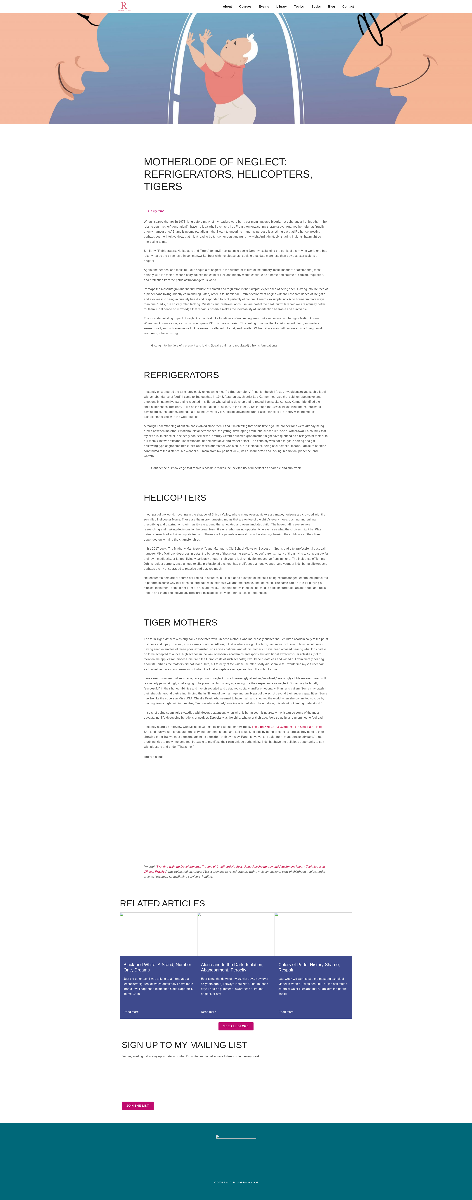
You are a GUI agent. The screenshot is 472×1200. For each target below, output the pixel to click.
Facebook (135, 1095)
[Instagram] (232, 1172)
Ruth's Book (184, 1095)
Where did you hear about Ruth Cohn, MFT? (152, 1090)
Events (264, 6)
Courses (245, 6)
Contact (348, 6)
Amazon (158, 1095)
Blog (331, 6)
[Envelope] (245, 1172)
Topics (299, 6)
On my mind (156, 211)
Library (281, 6)
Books (316, 6)
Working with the (168, 866)
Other (207, 1095)
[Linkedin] (239, 1172)
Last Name (243, 1069)
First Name (130, 1069)
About (227, 6)
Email (126, 1079)
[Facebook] (226, 1172)
